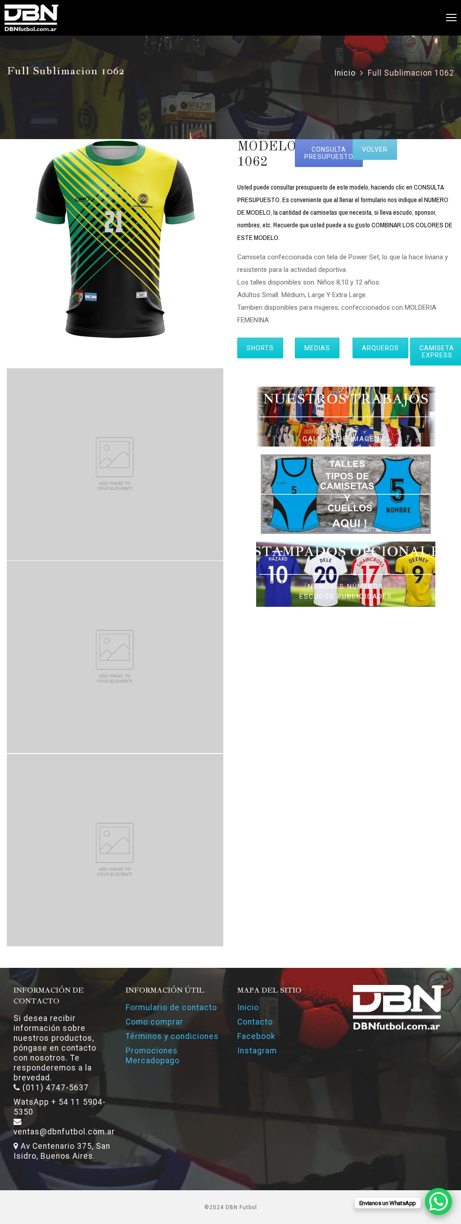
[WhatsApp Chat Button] (438, 1201)
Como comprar (154, 1021)
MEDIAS (317, 348)
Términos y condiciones (172, 1036)
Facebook (256, 1036)
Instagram (257, 1050)
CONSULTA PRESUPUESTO (328, 153)
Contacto (255, 1021)
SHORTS (260, 348)
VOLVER (375, 149)
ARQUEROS (380, 348)
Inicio (345, 72)
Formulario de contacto (171, 1007)
